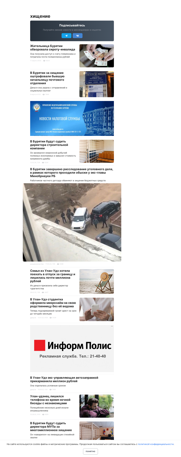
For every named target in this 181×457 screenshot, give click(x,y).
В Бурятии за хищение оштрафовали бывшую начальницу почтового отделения (47, 78)
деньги (33, 318)
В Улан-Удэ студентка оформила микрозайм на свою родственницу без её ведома (53, 303)
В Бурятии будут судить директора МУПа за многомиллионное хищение (51, 426)
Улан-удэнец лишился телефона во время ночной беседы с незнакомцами (50, 399)
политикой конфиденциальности (156, 444)
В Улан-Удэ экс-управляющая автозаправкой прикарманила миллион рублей (64, 379)
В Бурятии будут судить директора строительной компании (49, 145)
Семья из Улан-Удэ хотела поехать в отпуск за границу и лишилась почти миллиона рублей (52, 276)
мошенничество (37, 264)
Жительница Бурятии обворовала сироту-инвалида (52, 47)
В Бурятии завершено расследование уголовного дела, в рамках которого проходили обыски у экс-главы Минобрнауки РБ (71, 172)
